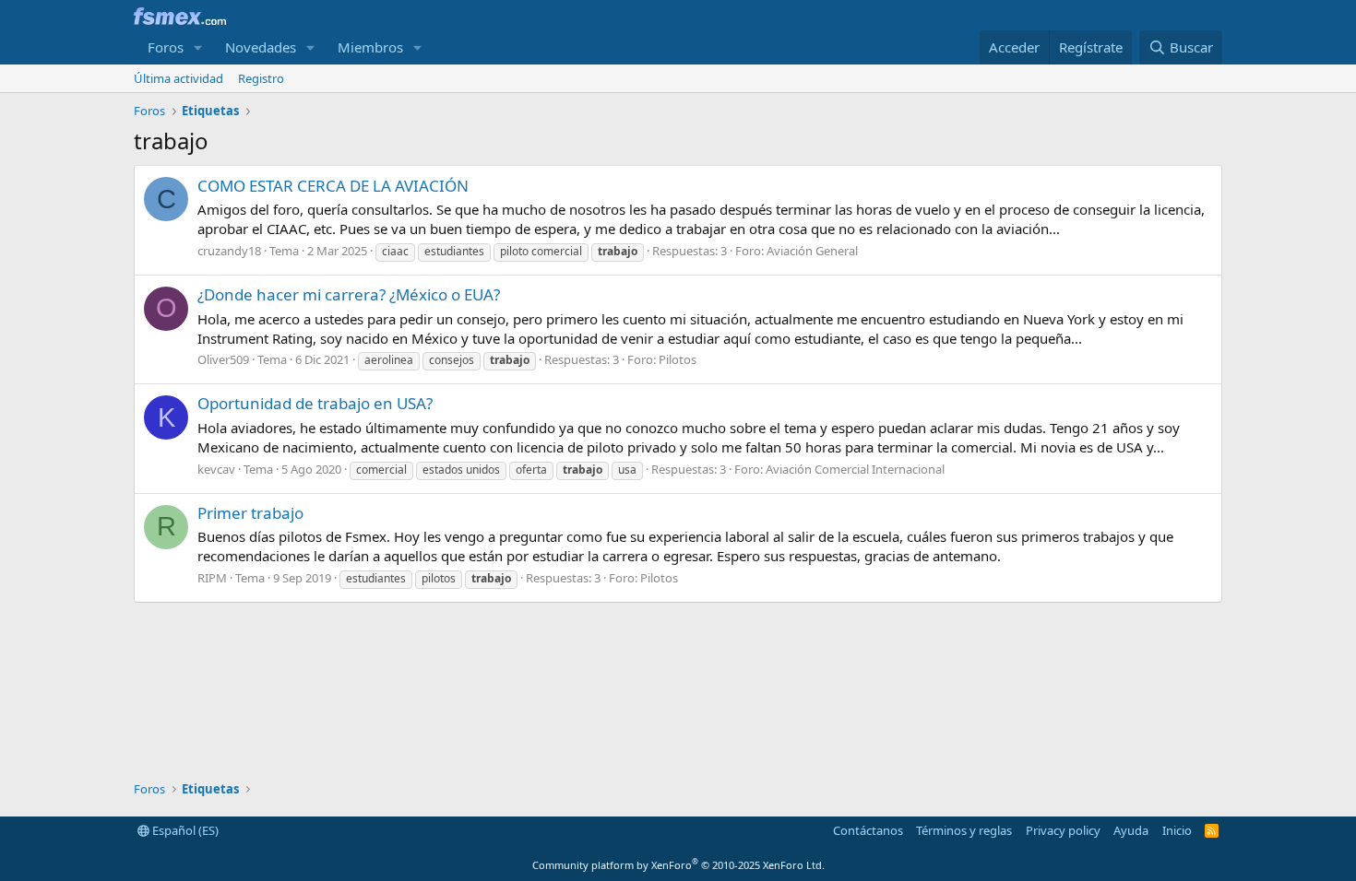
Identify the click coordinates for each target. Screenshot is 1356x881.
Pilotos (677, 359)
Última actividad (178, 78)
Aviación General (812, 250)
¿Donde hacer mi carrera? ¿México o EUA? (348, 294)
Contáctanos (868, 830)
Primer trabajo (250, 512)
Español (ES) (184, 830)
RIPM (212, 578)
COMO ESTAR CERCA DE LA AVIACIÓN (333, 185)
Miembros (370, 47)
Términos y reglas (964, 830)
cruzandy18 (229, 250)
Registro (261, 78)
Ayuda (1130, 830)
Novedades (260, 47)
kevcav (216, 469)
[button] (198, 47)
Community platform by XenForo (678, 865)
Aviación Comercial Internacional (855, 469)
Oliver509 (223, 359)
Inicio (1177, 830)
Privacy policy (1063, 830)
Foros (166, 47)
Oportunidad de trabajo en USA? (315, 403)
